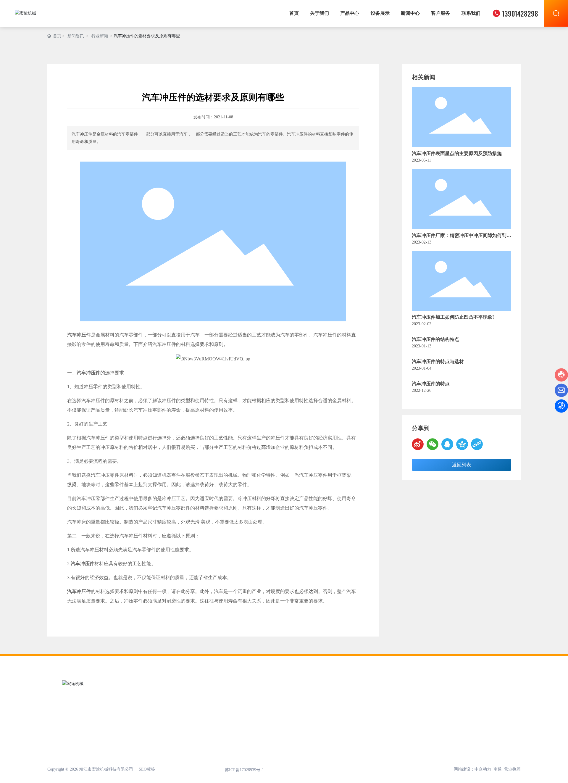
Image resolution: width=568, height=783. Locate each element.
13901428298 (520, 13)
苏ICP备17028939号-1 (244, 770)
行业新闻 (99, 36)
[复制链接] (477, 444)
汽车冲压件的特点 (431, 383)
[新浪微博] (418, 444)
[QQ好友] (447, 444)
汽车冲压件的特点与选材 (438, 361)
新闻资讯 (75, 36)
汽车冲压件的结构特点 (435, 339)
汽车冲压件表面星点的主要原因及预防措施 (457, 153)
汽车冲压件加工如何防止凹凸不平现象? (453, 317)
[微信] (432, 444)
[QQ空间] (462, 444)
